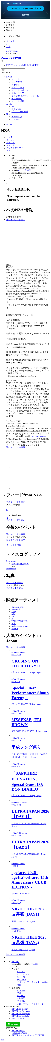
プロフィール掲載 (20, 111)
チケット (16, 85)
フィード (10, 145)
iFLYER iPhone (18, 1030)
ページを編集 (24, 170)
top (2, 1040)
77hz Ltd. (34, 964)
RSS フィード (18, 1018)
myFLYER (10, 51)
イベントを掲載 (13, 545)
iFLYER (15, 961)
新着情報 (25, 15)
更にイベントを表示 (15, 534)
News (8, 114)
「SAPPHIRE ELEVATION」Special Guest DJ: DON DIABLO (27, 781)
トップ (9, 137)
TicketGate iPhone (19, 1033)
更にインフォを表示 (15, 220)
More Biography (39, 436)
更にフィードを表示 (15, 502)
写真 (8, 46)
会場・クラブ (18, 93)
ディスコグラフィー (15, 148)
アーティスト (23, 974)
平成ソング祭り (26, 747)
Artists (9, 104)
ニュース (21, 977)
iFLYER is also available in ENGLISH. (22, 65)
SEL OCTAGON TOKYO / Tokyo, (29, 731)
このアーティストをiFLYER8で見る (25, 8)
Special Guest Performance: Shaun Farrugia (30, 693)
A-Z (13, 106)
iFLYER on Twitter (20, 1009)
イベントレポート (20, 90)
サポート (21, 995)
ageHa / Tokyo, (21, 893)
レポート (16, 119)
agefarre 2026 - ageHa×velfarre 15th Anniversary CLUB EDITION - (30, 879)
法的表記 (21, 998)
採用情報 (21, 1001)
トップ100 (16, 109)
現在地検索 (17, 98)
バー (8, 44)
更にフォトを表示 (14, 582)
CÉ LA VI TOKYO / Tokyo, (26, 672)
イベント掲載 (18, 101)
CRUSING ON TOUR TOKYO (26, 663)
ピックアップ (18, 87)
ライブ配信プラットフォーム (25, 96)
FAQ (19, 993)
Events (9, 77)
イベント (10, 41)
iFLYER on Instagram (21, 1013)
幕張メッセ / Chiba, (23, 921)
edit (16, 51)
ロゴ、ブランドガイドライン (30, 1004)
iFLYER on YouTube (20, 1016)
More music (11, 561)
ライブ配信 (17, 82)
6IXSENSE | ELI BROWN (26, 722)
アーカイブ (17, 117)
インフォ (10, 140)
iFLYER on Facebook (21, 1011)
